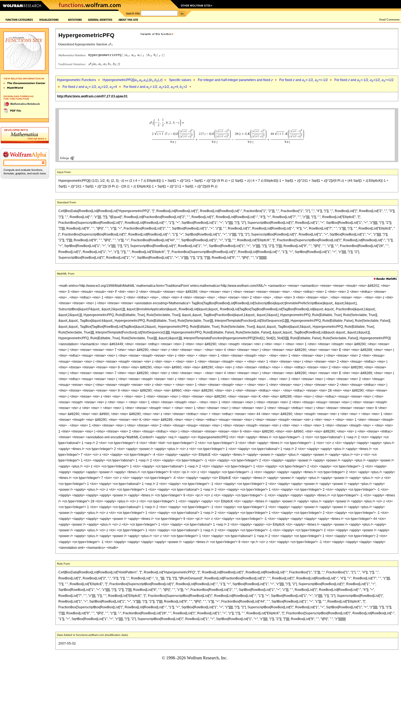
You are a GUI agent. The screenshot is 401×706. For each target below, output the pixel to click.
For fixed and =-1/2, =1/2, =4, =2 (155, 87)
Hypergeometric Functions (76, 80)
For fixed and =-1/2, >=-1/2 (303, 80)
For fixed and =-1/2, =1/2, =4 (89, 87)
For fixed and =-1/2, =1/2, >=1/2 (364, 80)
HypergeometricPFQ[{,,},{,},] (132, 80)
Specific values (180, 80)
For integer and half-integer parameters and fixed (235, 80)
